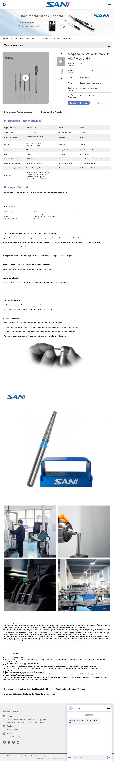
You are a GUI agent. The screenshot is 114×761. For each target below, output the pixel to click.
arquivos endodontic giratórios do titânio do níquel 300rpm (30, 694)
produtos (18, 38)
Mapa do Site (29, 756)
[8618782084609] (13, 743)
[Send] (108, 757)
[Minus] (108, 708)
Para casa (9, 38)
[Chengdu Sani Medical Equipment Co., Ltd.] (58, 4)
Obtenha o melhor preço (79, 103)
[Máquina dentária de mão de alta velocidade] (26, 78)
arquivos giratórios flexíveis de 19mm (34, 689)
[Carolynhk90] (18, 743)
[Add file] (69, 757)
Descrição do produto (51, 112)
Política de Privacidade (15, 756)
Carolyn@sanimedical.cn (15, 737)
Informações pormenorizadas (18, 112)
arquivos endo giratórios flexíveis (70, 689)
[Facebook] (8, 743)
